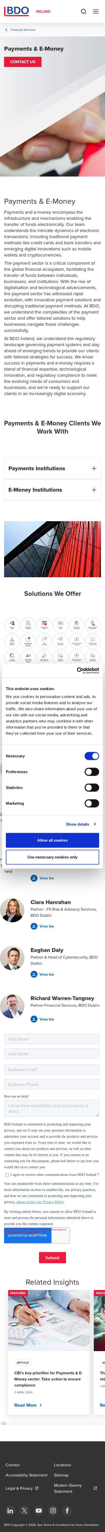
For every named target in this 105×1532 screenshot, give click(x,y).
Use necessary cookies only (53, 857)
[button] (23, 62)
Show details (77, 824)
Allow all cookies (52, 840)
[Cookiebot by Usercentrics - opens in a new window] (77, 670)
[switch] (92, 772)
